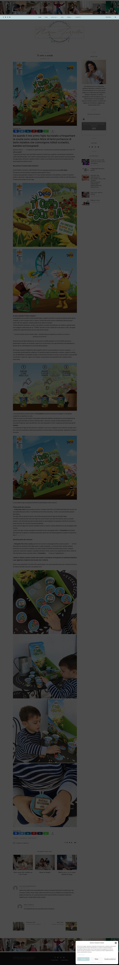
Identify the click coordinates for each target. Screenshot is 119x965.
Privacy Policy (100, 962)
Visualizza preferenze (110, 959)
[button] (116, 943)
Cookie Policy (93, 962)
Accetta (83, 959)
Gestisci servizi (81, 954)
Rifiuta (96, 959)
